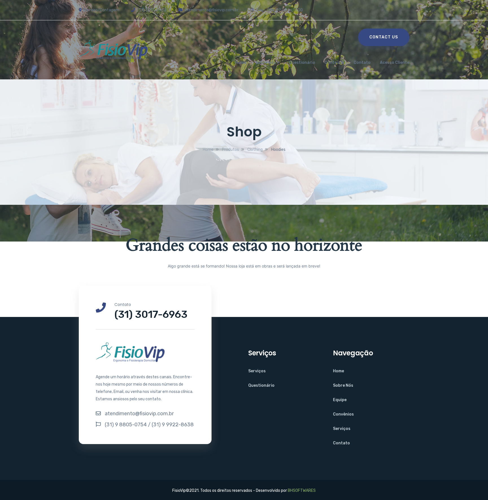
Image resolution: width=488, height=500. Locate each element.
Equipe (340, 399)
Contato (362, 62)
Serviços (257, 371)
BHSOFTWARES (302, 490)
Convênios (343, 414)
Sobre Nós (266, 62)
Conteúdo (334, 62)
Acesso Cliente (394, 62)
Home (240, 62)
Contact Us (383, 37)
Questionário (302, 62)
